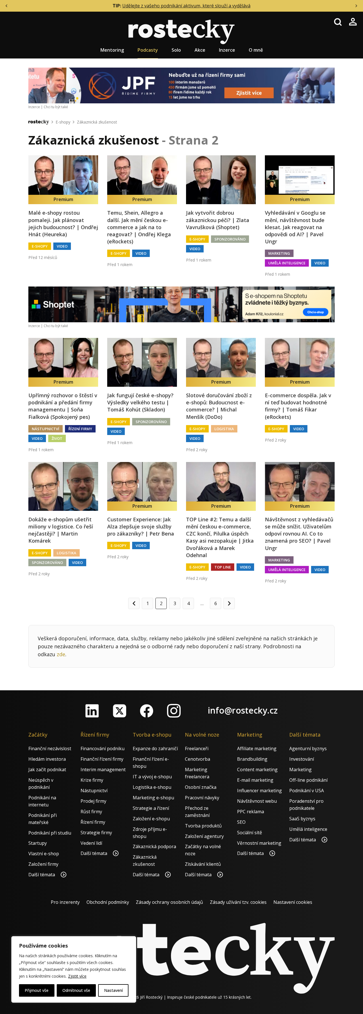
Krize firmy (92, 780)
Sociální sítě (249, 832)
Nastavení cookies (292, 902)
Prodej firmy (93, 801)
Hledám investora (47, 759)
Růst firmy (91, 811)
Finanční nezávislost (49, 748)
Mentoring (112, 50)
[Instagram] (174, 711)
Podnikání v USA (306, 790)
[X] (119, 711)
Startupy (37, 843)
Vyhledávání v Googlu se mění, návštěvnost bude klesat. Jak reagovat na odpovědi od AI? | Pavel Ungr (295, 227)
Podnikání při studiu (49, 833)
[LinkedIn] (92, 711)
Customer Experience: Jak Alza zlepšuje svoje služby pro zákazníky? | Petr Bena (140, 526)
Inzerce (227, 50)
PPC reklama (250, 811)
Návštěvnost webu (257, 801)
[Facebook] (146, 711)
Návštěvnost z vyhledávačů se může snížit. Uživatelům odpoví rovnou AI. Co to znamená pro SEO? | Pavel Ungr (299, 533)
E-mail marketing (255, 780)
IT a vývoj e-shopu (152, 776)
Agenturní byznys (308, 748)
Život (57, 438)
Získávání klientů (203, 864)
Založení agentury (204, 836)
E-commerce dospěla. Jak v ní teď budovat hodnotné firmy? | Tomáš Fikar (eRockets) (298, 406)
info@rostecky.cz (243, 710)
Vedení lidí (91, 843)
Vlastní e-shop (43, 853)
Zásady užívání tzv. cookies (238, 902)
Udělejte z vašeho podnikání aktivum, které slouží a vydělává (186, 6)
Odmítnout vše (76, 990)
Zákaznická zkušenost (97, 122)
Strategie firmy (96, 832)
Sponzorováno (230, 239)
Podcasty (148, 50)
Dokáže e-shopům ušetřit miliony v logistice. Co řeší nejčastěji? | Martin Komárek (60, 530)
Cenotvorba (197, 759)
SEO (241, 822)
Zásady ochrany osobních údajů (169, 902)
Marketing (279, 253)
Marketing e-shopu (153, 798)
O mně (256, 50)
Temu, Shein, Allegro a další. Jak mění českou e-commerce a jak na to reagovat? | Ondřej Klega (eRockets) (139, 227)
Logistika (224, 428)
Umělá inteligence (286, 262)
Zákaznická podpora (154, 846)
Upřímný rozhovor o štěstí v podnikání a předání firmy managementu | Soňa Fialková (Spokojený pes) (62, 406)
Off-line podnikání (308, 780)
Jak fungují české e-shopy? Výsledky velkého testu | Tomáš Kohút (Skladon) (140, 402)
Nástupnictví (45, 428)
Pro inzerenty (65, 902)
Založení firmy (43, 864)
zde (61, 654)
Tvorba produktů (203, 826)
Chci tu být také (56, 106)
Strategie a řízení (151, 808)
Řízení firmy (80, 428)
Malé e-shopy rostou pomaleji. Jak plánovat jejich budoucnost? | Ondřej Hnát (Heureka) (63, 223)
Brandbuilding (252, 759)
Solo (176, 50)
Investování (301, 759)
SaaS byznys (302, 819)
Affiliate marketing (257, 748)
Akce (200, 50)
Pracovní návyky (202, 798)
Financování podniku (102, 748)
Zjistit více (77, 976)
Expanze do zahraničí (155, 748)
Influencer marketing (259, 790)
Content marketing (257, 769)
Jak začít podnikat (47, 769)
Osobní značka (200, 787)
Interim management (103, 769)
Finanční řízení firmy (102, 759)
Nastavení (113, 990)
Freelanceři (196, 748)
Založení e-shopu (151, 819)
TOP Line (222, 567)
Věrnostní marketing (259, 843)
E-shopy (63, 122)
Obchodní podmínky (107, 902)
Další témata (42, 874)
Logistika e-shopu (152, 787)
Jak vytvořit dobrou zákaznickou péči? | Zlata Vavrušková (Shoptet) (217, 219)
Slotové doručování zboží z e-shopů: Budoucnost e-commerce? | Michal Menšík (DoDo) (219, 406)
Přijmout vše (36, 990)
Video (62, 246)
